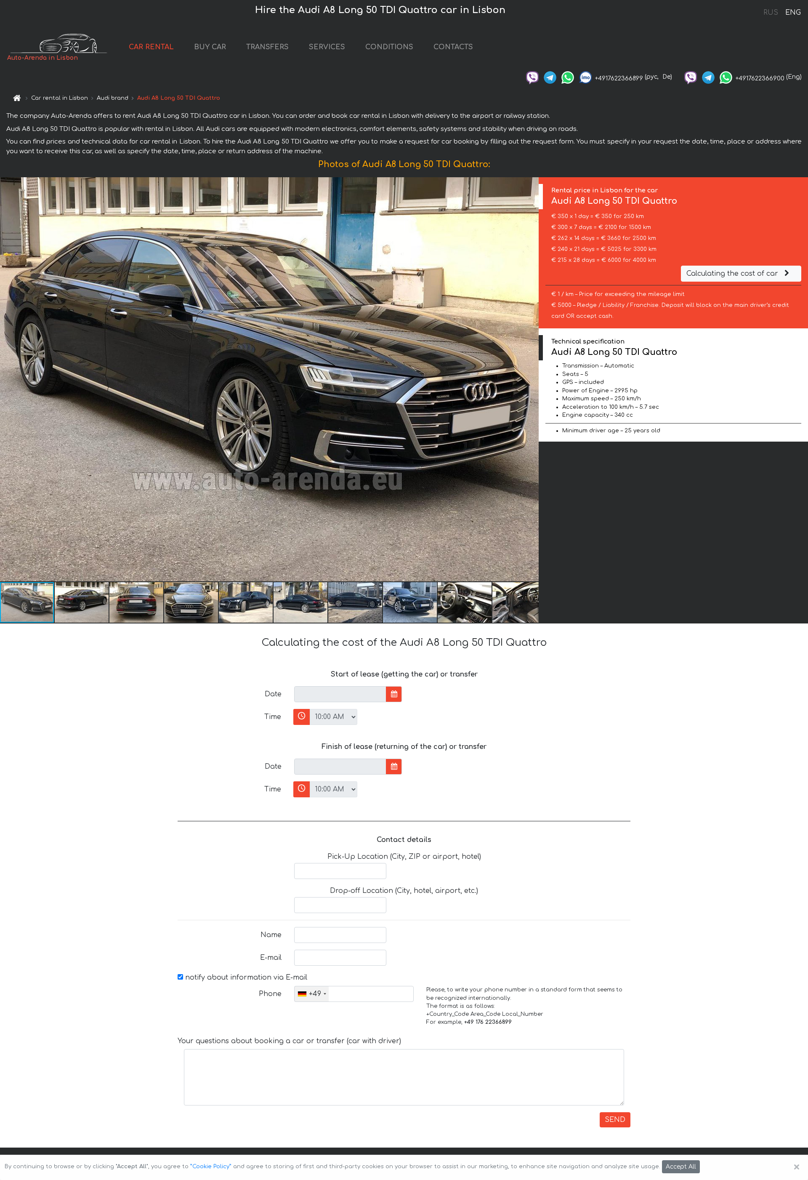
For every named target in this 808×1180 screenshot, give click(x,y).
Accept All (681, 1167)
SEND (615, 1120)
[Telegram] (550, 77)
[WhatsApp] (568, 77)
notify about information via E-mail (245, 977)
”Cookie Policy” (210, 1166)
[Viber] (532, 77)
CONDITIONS (389, 47)
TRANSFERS (267, 47)
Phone (270, 994)
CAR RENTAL (151, 47)
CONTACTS (453, 47)
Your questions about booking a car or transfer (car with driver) (289, 1041)
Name (271, 935)
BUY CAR (210, 47)
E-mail (271, 958)
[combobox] (312, 994)
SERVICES (327, 47)
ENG (792, 12)
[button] (82, 602)
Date (273, 694)
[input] (340, 694)
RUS (770, 12)
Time (272, 717)
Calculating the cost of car (733, 273)
